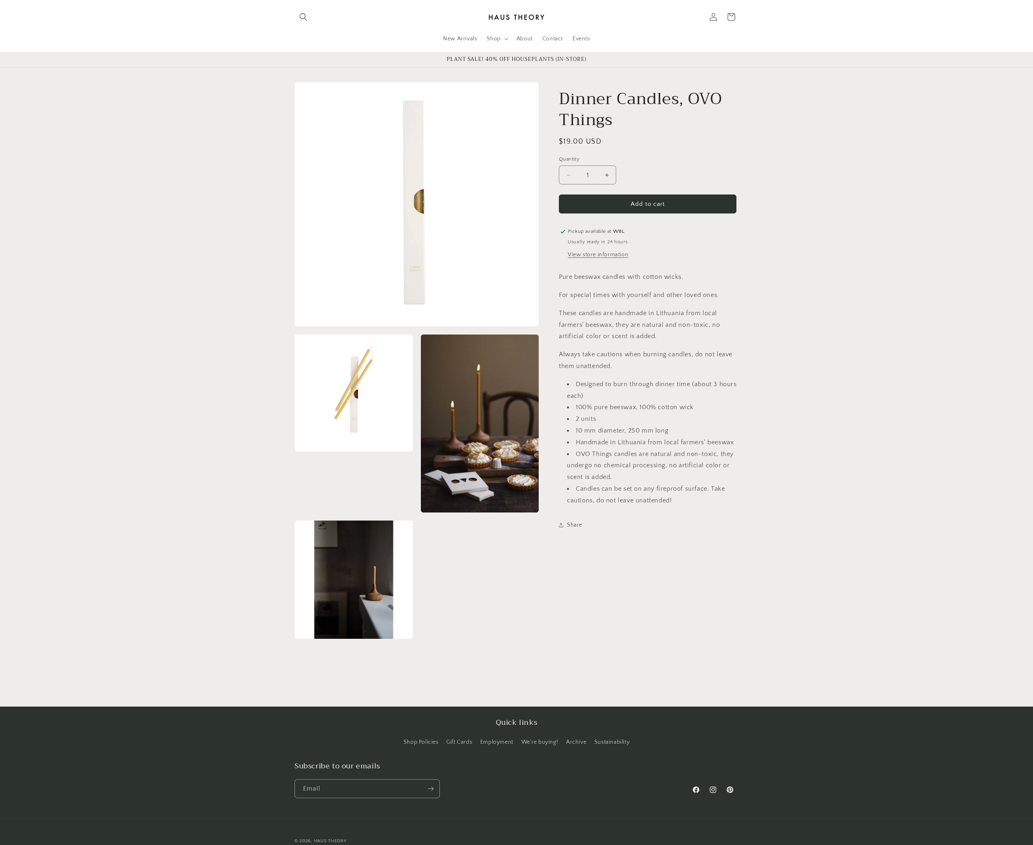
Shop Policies (421, 742)
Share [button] (574, 525)
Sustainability (611, 742)
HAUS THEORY (330, 841)
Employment (496, 742)
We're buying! (539, 742)
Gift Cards (459, 742)
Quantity (569, 159)
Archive (576, 742)
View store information (598, 254)
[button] (303, 17)
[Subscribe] (430, 788)
